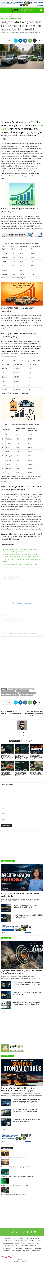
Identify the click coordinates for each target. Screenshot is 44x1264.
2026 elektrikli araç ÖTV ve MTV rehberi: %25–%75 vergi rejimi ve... (27, 1120)
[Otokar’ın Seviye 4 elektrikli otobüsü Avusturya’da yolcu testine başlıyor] (22, 1072)
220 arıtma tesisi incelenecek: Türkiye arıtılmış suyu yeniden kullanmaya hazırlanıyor (7, 757)
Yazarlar (32, 1240)
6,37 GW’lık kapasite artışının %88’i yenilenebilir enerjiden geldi (25, 906)
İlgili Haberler (14, 741)
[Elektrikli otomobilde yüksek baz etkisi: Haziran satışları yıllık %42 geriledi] (6, 1102)
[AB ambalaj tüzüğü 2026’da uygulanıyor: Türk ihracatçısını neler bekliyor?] (36, 749)
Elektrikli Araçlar (12, 14)
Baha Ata (6, 32)
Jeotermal (7, 1245)
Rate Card (16, 1240)
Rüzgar (23, 1243)
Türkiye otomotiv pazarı (26, 694)
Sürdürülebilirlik (18, 1248)
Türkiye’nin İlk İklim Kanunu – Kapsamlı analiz (11, 712)
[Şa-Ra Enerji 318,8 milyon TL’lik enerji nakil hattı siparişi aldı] (6, 995)
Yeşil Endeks (6, 938)
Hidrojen (38, 1243)
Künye (37, 1238)
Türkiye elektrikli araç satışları (10, 694)
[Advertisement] (22, 94)
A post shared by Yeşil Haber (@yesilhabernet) (22, 633)
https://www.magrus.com (22, 735)
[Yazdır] (35, 41)
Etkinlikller (7, 1250)
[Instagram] (12, 1232)
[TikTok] (23, 1232)
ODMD (34, 693)
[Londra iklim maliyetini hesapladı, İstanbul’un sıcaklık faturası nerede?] (36, 766)
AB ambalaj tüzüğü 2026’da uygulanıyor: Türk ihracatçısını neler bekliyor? (36, 757)
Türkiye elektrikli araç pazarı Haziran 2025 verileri (21, 554)
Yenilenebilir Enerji (8, 1243)
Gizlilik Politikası (29, 1238)
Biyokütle (14, 1245)
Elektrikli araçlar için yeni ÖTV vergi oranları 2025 (21, 564)
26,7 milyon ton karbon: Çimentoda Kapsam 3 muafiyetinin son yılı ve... (21, 972)
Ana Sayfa (3, 14)
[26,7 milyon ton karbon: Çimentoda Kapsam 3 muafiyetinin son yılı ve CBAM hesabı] (22, 955)
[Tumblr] (27, 1232)
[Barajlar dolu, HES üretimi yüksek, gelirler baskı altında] (22, 877)
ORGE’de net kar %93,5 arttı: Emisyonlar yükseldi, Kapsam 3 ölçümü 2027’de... (27, 1003)
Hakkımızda (8, 1238)
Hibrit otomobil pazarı (25, 693)
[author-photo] (22, 725)
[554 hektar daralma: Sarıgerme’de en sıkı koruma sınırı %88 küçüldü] (22, 766)
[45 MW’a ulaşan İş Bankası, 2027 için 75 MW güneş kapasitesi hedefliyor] (6, 918)
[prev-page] (21, 779)
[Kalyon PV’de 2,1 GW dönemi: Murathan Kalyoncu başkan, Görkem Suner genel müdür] (6, 985)
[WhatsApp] (30, 41)
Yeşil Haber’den (36, 1250)
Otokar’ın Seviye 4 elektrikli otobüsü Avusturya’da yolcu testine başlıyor (18, 1089)
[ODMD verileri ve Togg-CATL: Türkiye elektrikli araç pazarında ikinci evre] (6, 1112)
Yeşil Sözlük (24, 1240)
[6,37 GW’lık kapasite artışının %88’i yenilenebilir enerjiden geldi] (6, 908)
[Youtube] (35, 1232)
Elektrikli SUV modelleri (8, 691)
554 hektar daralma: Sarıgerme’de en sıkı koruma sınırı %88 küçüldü (20, 774)
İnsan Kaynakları (16, 1250)
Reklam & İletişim (6, 1240)
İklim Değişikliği (7, 1248)
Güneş (17, 1243)
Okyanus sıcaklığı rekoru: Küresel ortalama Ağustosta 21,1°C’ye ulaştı (6, 774)
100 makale (39, 1240)
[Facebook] (25, 41)
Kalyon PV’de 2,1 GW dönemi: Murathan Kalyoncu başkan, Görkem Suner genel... (27, 983)
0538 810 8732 (25, 1261)
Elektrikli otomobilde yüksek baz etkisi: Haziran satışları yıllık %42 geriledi (26, 1101)
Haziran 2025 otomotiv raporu (10, 693)
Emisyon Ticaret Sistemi (22, 691)
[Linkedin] (20, 41)
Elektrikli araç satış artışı (26, 689)
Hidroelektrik (5, 890)
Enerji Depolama (34, 1245)
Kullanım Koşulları (18, 1238)
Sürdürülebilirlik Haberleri (8, 753)
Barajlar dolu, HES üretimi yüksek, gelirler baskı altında (20, 894)
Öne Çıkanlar (16, 18)
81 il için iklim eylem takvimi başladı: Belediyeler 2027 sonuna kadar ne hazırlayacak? (21, 757)
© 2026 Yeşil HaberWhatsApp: (20, 1260)
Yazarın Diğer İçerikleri (27, 741)
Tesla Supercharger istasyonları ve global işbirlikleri (21, 556)
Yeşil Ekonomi (33, 753)
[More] (39, 41)
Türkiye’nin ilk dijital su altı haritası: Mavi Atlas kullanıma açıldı (34, 713)
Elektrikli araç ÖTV (13, 689)
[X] (16, 41)
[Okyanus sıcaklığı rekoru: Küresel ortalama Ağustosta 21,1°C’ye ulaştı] (7, 766)
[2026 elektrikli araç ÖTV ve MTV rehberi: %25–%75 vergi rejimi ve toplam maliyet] (6, 1122)
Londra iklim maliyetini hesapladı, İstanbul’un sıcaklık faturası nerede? (36, 773)
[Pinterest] (20, 1232)
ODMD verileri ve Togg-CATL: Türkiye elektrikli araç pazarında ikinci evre (25, 1111)
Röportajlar (26, 1250)
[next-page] (23, 779)
